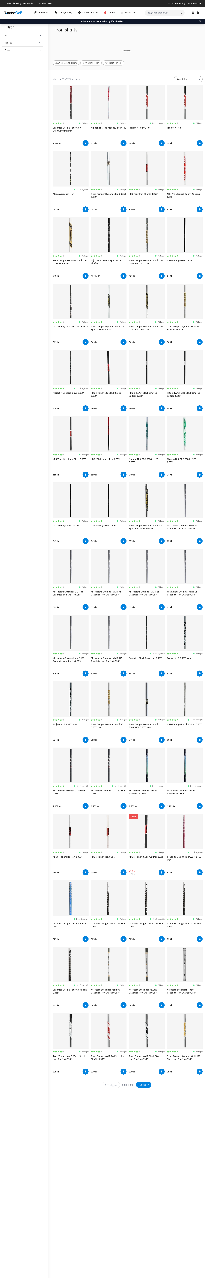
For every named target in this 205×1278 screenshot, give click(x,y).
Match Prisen (45, 3)
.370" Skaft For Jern (91, 63)
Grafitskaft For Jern (113, 63)
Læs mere (126, 50)
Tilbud (111, 12)
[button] (23, 36)
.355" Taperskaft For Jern (66, 63)
